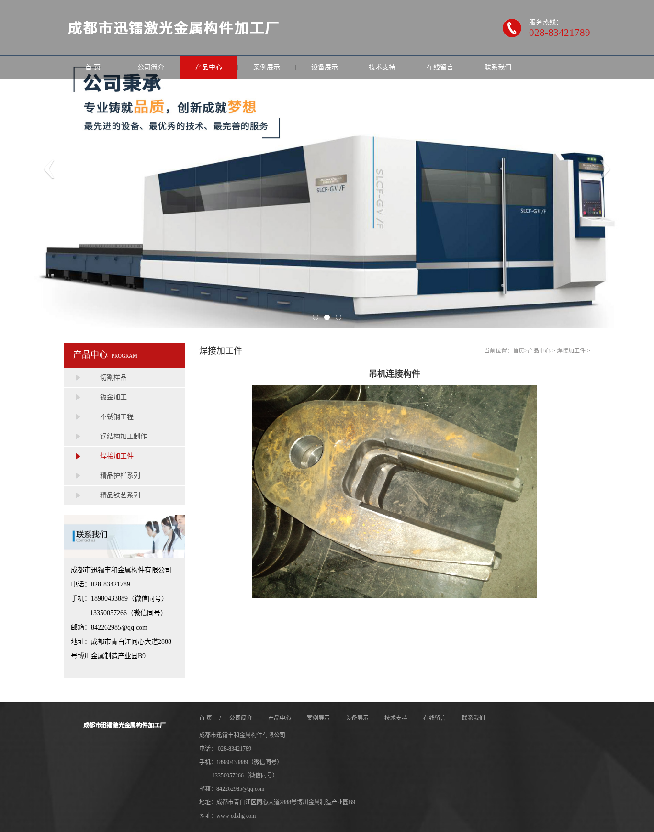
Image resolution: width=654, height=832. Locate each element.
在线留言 (440, 67)
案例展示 (266, 67)
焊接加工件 (117, 456)
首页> (520, 351)
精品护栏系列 (120, 475)
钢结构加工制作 (123, 436)
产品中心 (208, 67)
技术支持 (382, 67)
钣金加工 (113, 397)
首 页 (93, 67)
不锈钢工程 (117, 416)
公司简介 (150, 67)
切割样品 (113, 377)
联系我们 (498, 67)
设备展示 (324, 67)
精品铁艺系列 (120, 495)
